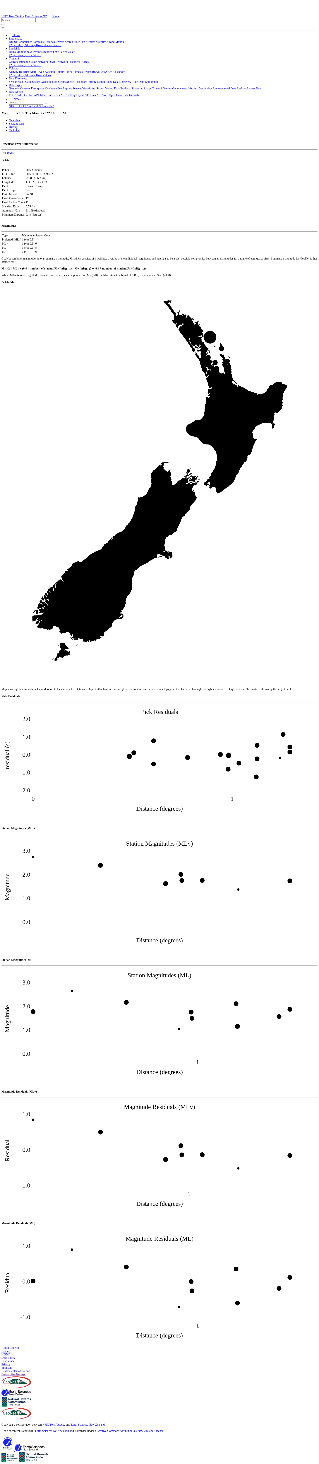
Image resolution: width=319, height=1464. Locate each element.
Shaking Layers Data (249, 88)
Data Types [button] (15, 85)
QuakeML (7, 152)
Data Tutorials (130, 95)
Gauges (13, 61)
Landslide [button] (14, 48)
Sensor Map (16, 81)
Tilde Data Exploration (145, 81)
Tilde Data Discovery (119, 81)
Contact (6, 1351)
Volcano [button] (13, 68)
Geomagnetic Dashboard (73, 81)
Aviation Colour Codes (59, 71)
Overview (14, 120)
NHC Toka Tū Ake (12, 16)
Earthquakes (25, 41)
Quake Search (32, 81)
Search (69, 41)
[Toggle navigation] (2, 27)
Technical (14, 130)
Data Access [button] (16, 91)
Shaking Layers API (78, 95)
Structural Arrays (141, 88)
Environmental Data (225, 88)
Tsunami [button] (14, 58)
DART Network (59, 61)
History (13, 127)
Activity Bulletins (19, 71)
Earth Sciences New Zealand (88, 1424)
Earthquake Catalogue (44, 88)
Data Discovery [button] (18, 78)
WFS (20, 95)
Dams (12, 51)
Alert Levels (37, 71)
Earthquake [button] (15, 38)
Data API (96, 95)
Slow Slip (80, 41)
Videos (57, 45)
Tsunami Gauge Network (33, 61)
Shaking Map (17, 123)
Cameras (78, 71)
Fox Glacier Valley (64, 51)
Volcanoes (119, 71)
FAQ (12, 45)
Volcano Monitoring (200, 88)
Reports (48, 51)
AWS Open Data (112, 95)
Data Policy (8, 1357)
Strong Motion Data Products (113, 88)
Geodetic (14, 88)
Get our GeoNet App (13, 1374)
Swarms (91, 41)
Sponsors (6, 1367)
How (39, 45)
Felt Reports (65, 88)
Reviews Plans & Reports (16, 1371)
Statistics (101, 41)
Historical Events (54, 41)
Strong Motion (115, 41)
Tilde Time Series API (53, 95)
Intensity (48, 45)
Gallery (20, 45)
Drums (13, 41)
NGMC (6, 1354)
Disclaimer (7, 1361)
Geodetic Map (49, 81)
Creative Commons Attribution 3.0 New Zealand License (130, 1430)
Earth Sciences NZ (36, 16)
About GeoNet (10, 1347)
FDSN (13, 95)
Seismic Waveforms (84, 88)
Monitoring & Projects (29, 51)
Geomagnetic (180, 88)
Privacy (5, 1364)
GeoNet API (32, 95)
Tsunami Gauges (162, 88)
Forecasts (38, 41)
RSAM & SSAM (102, 71)
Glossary (30, 45)
